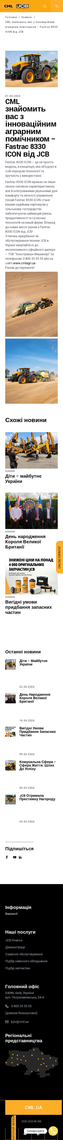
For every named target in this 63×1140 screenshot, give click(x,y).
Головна (11, 17)
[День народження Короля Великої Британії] (31, 511)
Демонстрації (15, 947)
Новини (26, 17)
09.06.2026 (26, 754)
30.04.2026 (26, 821)
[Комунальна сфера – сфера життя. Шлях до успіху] (10, 765)
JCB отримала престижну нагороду (37, 797)
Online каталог (59, 557)
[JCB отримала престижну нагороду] (10, 799)
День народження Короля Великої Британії (25, 542)
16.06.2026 (26, 720)
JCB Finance (14, 940)
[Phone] (53, 1131)
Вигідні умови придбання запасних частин (28, 607)
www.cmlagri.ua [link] (24, 263)
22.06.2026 (26, 686)
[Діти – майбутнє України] (31, 450)
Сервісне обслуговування (24, 954)
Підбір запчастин (17, 968)
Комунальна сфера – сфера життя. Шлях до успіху (37, 765)
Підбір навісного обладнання (26, 961)
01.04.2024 (12, 96)
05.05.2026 (26, 788)
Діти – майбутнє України (23, 478)
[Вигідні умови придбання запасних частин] (31, 576)
